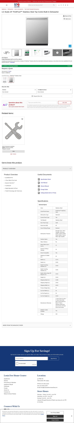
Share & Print (68, 16)
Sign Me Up (54, 358)
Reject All (55, 416)
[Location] (63, 5)
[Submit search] (54, 5)
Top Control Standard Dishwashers (32, 9)
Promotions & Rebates (10, 382)
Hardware (6, 386)
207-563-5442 (45, 383)
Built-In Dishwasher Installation (8, 146)
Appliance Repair (8, 384)
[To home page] (17, 5)
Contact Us (7, 392)
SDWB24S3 (7, 72)
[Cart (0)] (68, 5)
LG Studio (9, 71)
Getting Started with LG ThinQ (48, 192)
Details (68, 65)
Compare (14, 154)
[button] (7, 5)
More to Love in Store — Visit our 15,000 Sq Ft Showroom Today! (37, 1)
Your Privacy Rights (55, 412)
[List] (61, 5)
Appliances (4, 9)
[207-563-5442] (65, 5)
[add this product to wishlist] (22, 119)
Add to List (68, 18)
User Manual (44, 182)
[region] (37, 416)
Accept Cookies (55, 420)
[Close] (71, 416)
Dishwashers (10, 9)
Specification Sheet (46, 179)
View (13, 151)
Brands (6, 380)
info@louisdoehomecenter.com (49, 387)
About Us (6, 390)
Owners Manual (45, 186)
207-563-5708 (43, 385)
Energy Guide (44, 189)
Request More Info (38, 96)
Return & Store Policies (10, 394)
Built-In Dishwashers (19, 9)
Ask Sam (64, 102)
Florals (6, 388)
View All (67, 52)
